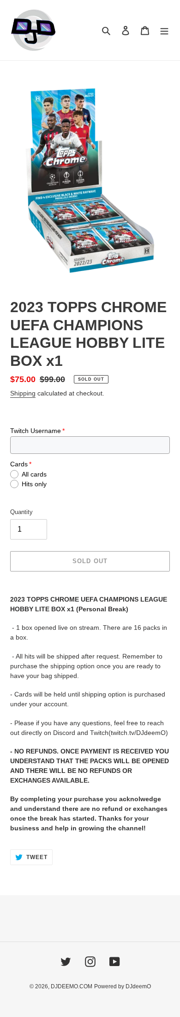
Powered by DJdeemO (122, 986)
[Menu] (164, 30)
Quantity (21, 511)
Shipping (23, 393)
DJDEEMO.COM (71, 986)
